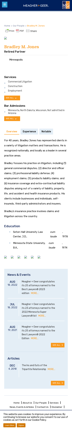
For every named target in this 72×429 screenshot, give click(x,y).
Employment (15, 91)
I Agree (21, 425)
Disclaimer (57, 407)
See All (57, 345)
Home (7, 25)
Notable (46, 131)
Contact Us (43, 407)
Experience (29, 131)
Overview (11, 131)
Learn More (9, 425)
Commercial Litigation (20, 81)
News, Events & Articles (22, 407)
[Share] (31, 30)
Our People (41, 403)
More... (35, 293)
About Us (27, 403)
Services (54, 403)
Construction (15, 86)
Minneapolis (16, 59)
